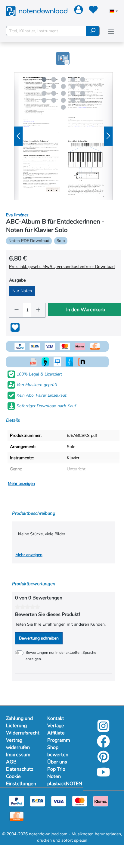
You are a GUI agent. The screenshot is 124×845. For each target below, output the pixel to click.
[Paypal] (17, 801)
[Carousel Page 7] (53, 86)
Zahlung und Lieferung (19, 722)
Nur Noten (22, 291)
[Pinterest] (103, 761)
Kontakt (55, 718)
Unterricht (76, 469)
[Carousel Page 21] (63, 107)
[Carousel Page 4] (73, 79)
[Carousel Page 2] (53, 79)
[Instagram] (103, 730)
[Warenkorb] (103, 11)
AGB (11, 762)
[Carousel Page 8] (63, 86)
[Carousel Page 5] (82, 79)
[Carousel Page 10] (82, 86)
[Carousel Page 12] (53, 93)
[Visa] (59, 801)
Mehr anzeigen (21, 483)
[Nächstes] (108, 136)
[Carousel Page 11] (44, 93)
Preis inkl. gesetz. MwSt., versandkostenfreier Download (62, 266)
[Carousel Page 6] (44, 86)
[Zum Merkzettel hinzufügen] (15, 327)
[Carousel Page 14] (73, 93)
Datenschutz (19, 769)
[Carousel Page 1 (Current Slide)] (44, 79)
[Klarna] (101, 801)
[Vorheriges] (18, 136)
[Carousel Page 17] (53, 100)
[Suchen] (93, 31)
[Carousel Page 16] (44, 100)
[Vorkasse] (17, 816)
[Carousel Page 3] (63, 79)
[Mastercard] (80, 801)
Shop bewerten (57, 751)
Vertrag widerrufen (18, 744)
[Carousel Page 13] (63, 93)
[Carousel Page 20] (82, 100)
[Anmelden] (77, 11)
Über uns (57, 762)
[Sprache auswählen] (114, 12)
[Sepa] (38, 801)
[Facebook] (103, 745)
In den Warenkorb (85, 309)
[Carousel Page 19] (73, 100)
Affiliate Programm (58, 736)
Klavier (73, 458)
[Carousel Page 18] (63, 100)
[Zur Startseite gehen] (36, 10)
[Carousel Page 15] (82, 93)
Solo (71, 447)
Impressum (18, 754)
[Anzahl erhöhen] (38, 310)
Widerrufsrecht (20, 733)
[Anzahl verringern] (16, 310)
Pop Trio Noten (56, 773)
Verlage (55, 725)
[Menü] (111, 32)
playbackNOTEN (61, 783)
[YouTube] (103, 776)
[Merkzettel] (92, 11)
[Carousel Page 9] (73, 86)
